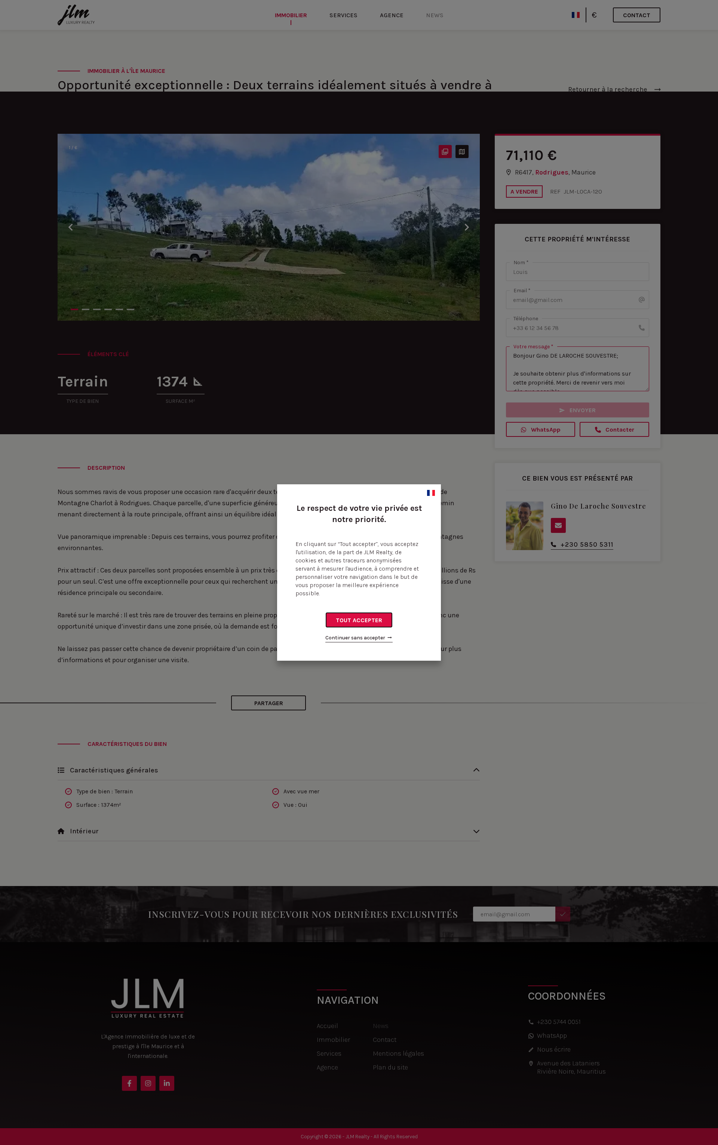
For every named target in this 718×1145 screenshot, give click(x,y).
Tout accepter (359, 620)
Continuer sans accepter (355, 638)
